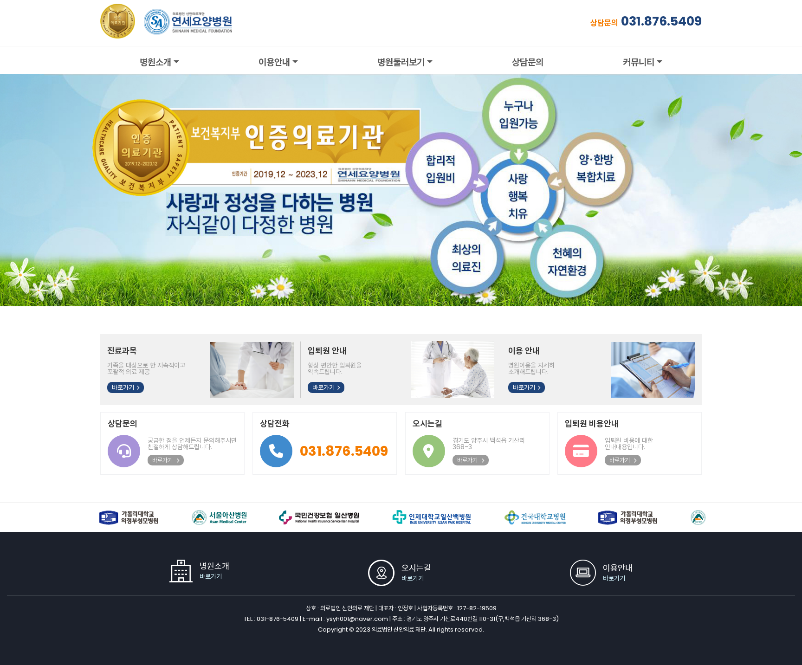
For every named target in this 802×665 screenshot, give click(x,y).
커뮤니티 (638, 62)
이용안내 (274, 62)
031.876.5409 (661, 21)
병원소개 (155, 62)
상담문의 (527, 62)
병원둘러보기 (401, 62)
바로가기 (123, 387)
